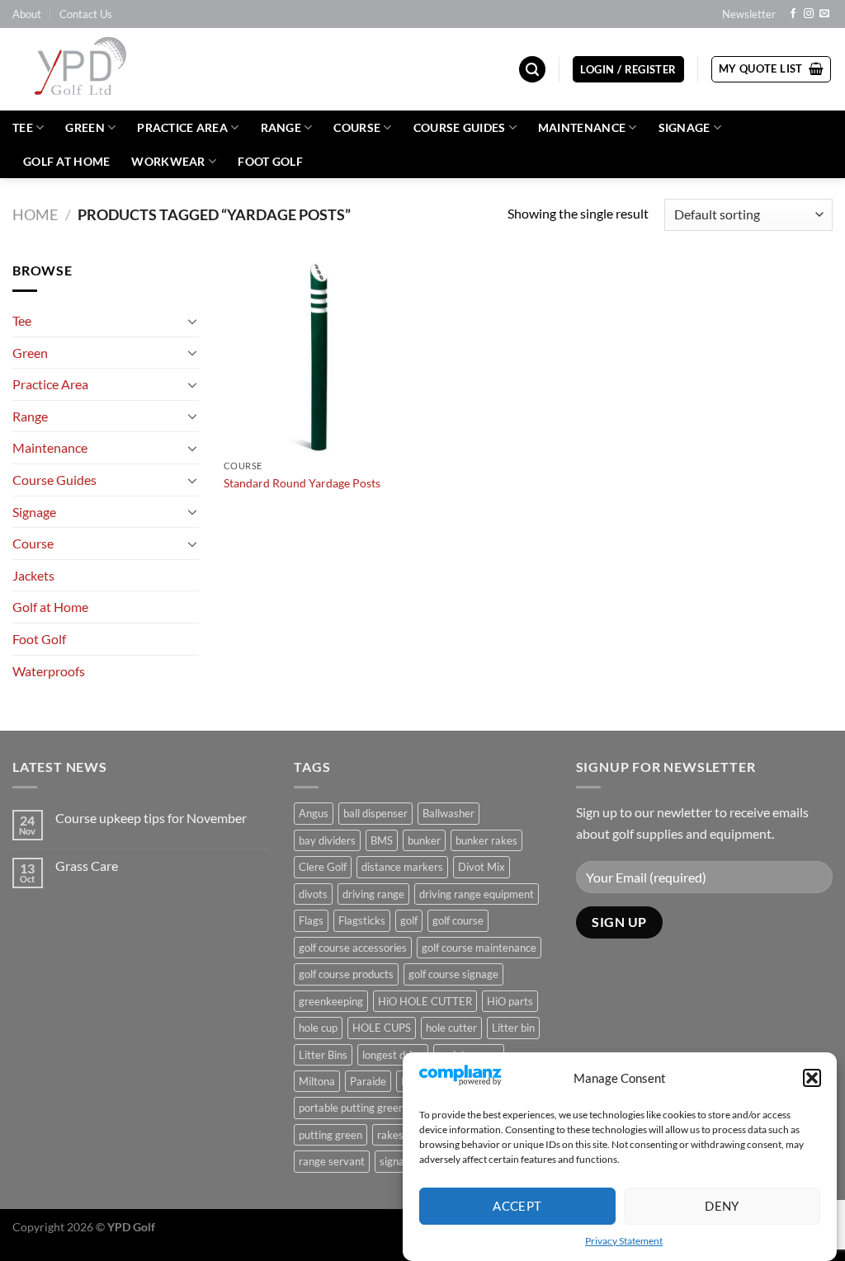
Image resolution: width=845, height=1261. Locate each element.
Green (84, 127)
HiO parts (510, 1001)
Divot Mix (481, 866)
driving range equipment (476, 894)
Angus (313, 813)
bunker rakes (486, 840)
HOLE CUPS (381, 1027)
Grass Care (86, 865)
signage (398, 1161)
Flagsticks (361, 920)
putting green (330, 1134)
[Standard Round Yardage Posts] (320, 356)
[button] (812, 1078)
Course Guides (459, 127)
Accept (517, 1205)
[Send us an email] (824, 14)
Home (35, 214)
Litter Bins (323, 1054)
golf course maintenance (479, 947)
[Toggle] (192, 321)
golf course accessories (353, 947)
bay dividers (327, 840)
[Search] (532, 69)
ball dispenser (375, 813)
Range (281, 127)
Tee (22, 127)
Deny (722, 1205)
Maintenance (581, 127)
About (26, 14)
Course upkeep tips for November (151, 818)
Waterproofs (48, 671)
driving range (373, 894)
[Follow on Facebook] (793, 14)
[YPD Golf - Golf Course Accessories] (102, 69)
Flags (311, 920)
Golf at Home (66, 161)
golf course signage (453, 974)
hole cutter (451, 1027)
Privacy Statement (624, 1241)
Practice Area (182, 127)
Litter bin (513, 1027)
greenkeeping (331, 1001)
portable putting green (351, 1107)
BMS (382, 840)
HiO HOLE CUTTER (425, 1001)
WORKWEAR (168, 161)
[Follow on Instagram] (809, 14)
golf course (458, 920)
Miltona (317, 1081)
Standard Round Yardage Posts (302, 483)
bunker (424, 840)
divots (313, 894)
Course (356, 127)
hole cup (318, 1027)
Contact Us (85, 14)
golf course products (346, 974)
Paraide (368, 1081)
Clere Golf (323, 866)
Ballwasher (448, 813)
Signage (684, 127)
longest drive (392, 1054)
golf (409, 920)
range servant (332, 1161)
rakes (390, 1134)
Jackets (33, 575)
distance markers (402, 866)
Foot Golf (270, 161)
